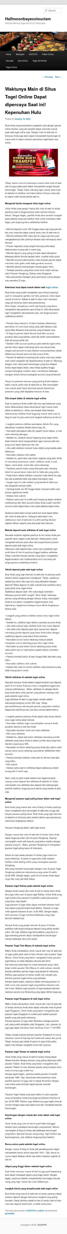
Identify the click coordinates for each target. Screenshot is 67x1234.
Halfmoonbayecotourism (28, 18)
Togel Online (11, 67)
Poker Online (48, 54)
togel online (52, 287)
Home (8, 54)
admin (41, 1210)
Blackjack (20, 54)
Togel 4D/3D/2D (40, 60)
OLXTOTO (42, 1224)
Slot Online (23, 60)
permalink (9, 1213)
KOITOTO (33, 54)
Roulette (9, 60)
